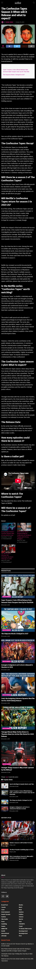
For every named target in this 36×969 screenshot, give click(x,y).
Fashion (3, 917)
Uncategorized (23, 933)
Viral (20, 936)
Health (3, 931)
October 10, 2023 (20, 22)
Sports (21, 919)
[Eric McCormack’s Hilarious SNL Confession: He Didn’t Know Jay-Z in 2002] (8, 549)
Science (21, 917)
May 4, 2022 (12, 845)
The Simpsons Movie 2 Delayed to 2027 (14, 74)
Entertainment (6, 596)
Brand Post (4, 905)
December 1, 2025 (6, 703)
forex (3, 921)
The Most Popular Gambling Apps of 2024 (22, 849)
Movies (21, 905)
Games (3, 926)
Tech (20, 921)
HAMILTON (4, 928)
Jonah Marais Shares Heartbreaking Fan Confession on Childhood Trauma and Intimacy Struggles (24, 535)
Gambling (4, 924)
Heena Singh (9, 22)
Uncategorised (23, 931)
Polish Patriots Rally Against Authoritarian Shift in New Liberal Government (18, 835)
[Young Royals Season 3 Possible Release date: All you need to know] (8, 527)
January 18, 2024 (6, 838)
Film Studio (4, 919)
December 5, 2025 (6, 605)
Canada (3, 907)
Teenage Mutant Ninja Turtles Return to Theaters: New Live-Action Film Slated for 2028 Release (17, 734)
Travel (20, 926)
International (5, 933)
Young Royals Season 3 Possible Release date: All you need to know (7, 533)
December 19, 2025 (14, 786)
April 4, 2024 (13, 851)
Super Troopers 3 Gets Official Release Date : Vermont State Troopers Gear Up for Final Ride (22, 792)
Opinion (21, 912)
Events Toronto (5, 914)
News (20, 909)
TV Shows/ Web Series (25, 928)
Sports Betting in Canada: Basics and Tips (22, 784)
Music (20, 907)
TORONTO (22, 924)
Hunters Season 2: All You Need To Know (21, 843)
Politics (21, 914)
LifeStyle (3, 936)
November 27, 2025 (6, 772)
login (7, 777)
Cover (3, 909)
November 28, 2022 (14, 860)
